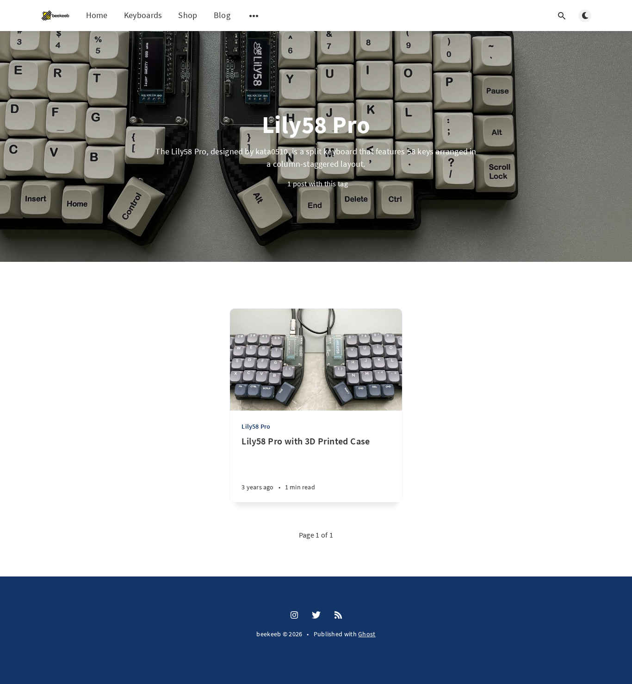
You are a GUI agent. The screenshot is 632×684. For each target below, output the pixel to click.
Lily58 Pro (256, 426)
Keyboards (143, 15)
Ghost (367, 634)
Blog (222, 15)
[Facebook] (294, 615)
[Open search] (561, 15)
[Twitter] (316, 615)
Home (97, 15)
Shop (187, 15)
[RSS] (338, 615)
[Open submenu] (254, 15)
